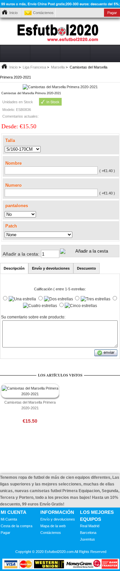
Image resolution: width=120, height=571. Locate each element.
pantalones (16, 205)
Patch (11, 226)
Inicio (13, 13)
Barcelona (88, 533)
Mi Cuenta (9, 519)
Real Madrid (89, 526)
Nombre (13, 163)
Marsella (58, 67)
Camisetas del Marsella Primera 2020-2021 (30, 405)
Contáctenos (43, 13)
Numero (13, 185)
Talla (10, 140)
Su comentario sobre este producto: (33, 317)
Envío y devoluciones (57, 519)
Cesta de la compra (16, 526)
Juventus (87, 539)
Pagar (5, 533)
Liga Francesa (34, 67)
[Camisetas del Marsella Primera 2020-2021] (60, 87)
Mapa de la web (53, 526)
